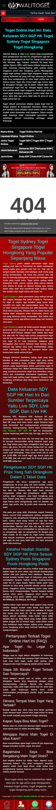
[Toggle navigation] (4, 5)
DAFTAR (14, 19)
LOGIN (41, 19)
